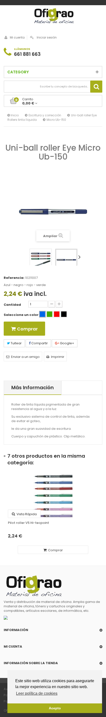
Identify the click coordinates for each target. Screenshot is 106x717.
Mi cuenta (17, 37)
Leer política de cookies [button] (36, 693)
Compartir (39, 343)
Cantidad (12, 305)
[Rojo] (56, 314)
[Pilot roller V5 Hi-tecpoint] (53, 496)
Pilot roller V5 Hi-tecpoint (28, 523)
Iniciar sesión (47, 37)
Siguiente (80, 256)
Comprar (55, 550)
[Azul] (42, 314)
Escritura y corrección (45, 115)
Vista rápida (26, 514)
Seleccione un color (21, 315)
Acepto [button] (55, 708)
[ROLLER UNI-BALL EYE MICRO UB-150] (41, 260)
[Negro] (64, 314)
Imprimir (57, 356)
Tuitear (16, 343)
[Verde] (49, 314)
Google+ (66, 343)
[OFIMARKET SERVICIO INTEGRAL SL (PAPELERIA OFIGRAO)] (53, 16)
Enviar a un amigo (25, 356)
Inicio (14, 115)
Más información (32, 387)
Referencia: (14, 278)
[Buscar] (96, 87)
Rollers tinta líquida (22, 120)
